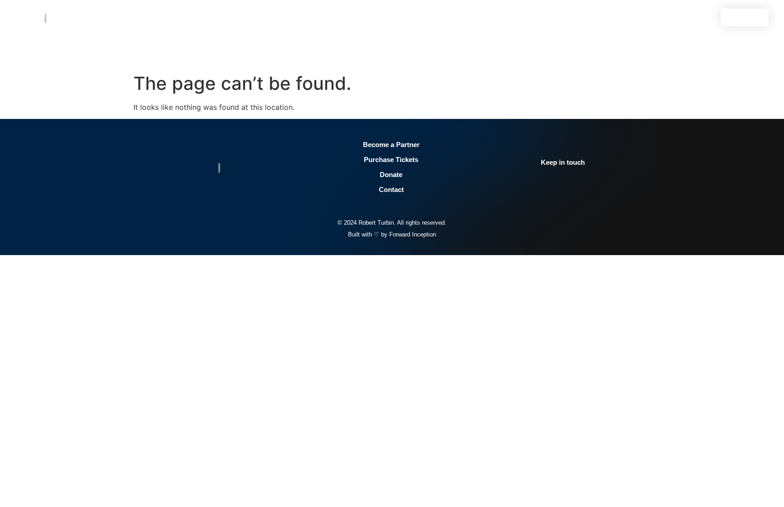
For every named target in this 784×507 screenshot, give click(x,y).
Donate (391, 174)
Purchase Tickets (391, 159)
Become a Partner (391, 144)
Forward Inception (412, 234)
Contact (391, 189)
